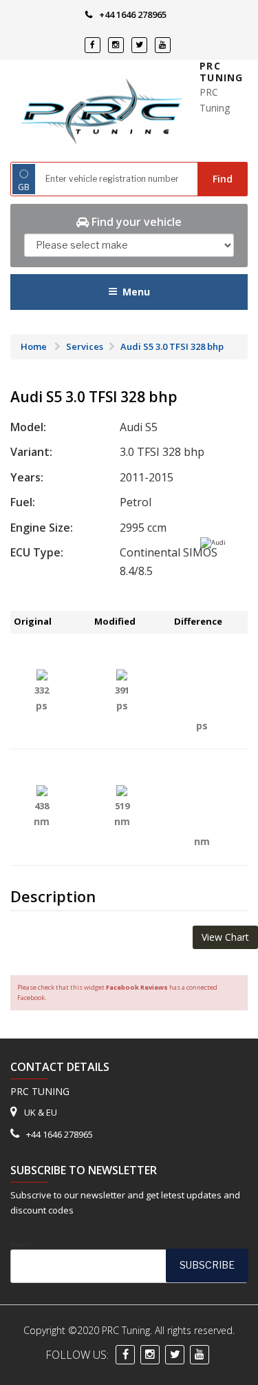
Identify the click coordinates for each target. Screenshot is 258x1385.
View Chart (225, 937)
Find (223, 178)
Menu (136, 291)
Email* (21, 1244)
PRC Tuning (221, 72)
